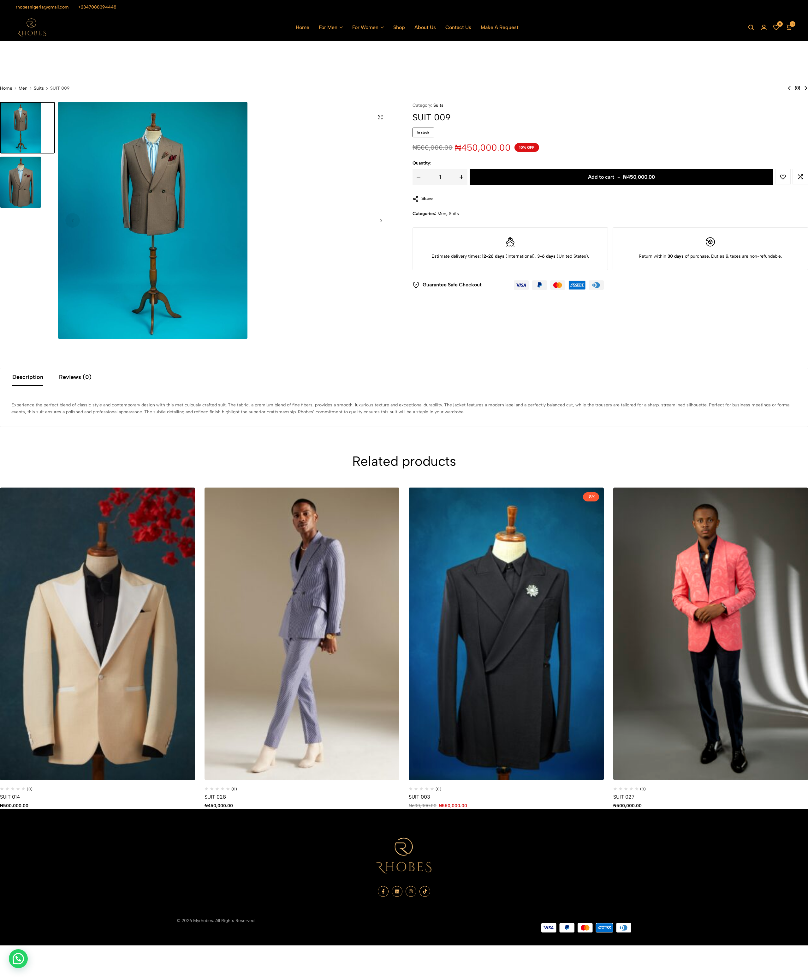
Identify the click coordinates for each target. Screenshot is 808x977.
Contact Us (458, 27)
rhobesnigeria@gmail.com (42, 7)
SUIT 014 (10, 797)
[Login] (764, 27)
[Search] (751, 27)
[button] (776, 27)
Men (23, 88)
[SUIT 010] (806, 88)
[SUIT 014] (97, 634)
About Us (425, 27)
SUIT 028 (215, 797)
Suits (39, 88)
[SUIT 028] (302, 634)
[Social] (383, 891)
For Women (365, 27)
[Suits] (797, 88)
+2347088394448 (97, 7)
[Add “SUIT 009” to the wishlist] (783, 177)
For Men (328, 27)
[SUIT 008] (789, 88)
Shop (399, 27)
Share (427, 198)
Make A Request (500, 27)
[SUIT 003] (506, 634)
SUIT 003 (419, 797)
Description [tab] (27, 377)
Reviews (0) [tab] (75, 377)
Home (302, 27)
